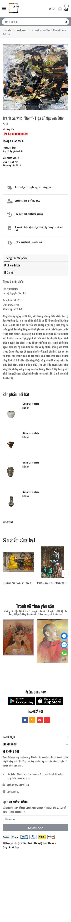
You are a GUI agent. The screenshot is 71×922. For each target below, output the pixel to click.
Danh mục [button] (9, 737)
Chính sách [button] (10, 744)
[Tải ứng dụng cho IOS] (49, 701)
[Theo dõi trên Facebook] (25, 720)
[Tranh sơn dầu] (18, 562)
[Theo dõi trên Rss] (32, 720)
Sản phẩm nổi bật (16, 394)
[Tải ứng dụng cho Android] (21, 701)
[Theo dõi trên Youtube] (40, 720)
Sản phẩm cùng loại (19, 539)
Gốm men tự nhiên (30, 403)
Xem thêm (7, 522)
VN (50, 8)
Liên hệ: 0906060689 (15, 134)
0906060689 (13, 791)
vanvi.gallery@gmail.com (18, 784)
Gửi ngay (37, 827)
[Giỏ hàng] (66, 8)
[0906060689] (64, 653)
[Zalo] (64, 644)
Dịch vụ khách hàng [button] (15, 802)
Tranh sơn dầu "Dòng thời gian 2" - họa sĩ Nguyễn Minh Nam (53, 583)
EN (54, 8)
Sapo (17, 847)
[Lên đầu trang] (59, 914)
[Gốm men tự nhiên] (11, 413)
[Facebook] (64, 636)
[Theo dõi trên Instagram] (47, 720)
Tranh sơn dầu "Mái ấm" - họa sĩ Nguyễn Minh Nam (18, 583)
